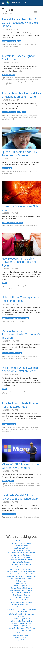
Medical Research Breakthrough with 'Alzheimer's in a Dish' (21, 334)
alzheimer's (9, 356)
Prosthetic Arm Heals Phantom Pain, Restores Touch (21, 405)
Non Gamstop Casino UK (21, 593)
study (16, 117)
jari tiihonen (14, 46)
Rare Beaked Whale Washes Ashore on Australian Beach (20, 369)
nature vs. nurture (11, 44)
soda (7, 286)
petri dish (11, 358)
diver (25, 517)
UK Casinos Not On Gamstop (21, 555)
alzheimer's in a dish (21, 358)
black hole (23, 80)
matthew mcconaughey (33, 78)
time (10, 84)
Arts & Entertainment (8, 74)
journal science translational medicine (22, 429)
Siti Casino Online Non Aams (21, 579)
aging (10, 288)
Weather (4, 222)
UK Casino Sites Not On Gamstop (21, 600)
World (19, 112)
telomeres (20, 286)
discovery (5, 82)
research (21, 117)
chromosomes (29, 286)
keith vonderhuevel (32, 427)
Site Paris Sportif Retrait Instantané (21, 614)
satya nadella (10, 484)
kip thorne (16, 80)
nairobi (8, 321)
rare (39, 392)
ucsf (36, 286)
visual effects (31, 82)
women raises (30, 484)
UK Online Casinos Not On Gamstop (21, 553)
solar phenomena (31, 225)
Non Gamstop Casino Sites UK (21, 574)
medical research (26, 356)
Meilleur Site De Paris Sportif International (21, 609)
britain (25, 171)
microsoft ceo (20, 484)
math (24, 82)
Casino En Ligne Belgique (21, 604)
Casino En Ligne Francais (21, 623)
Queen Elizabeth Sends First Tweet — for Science (19, 153)
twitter (25, 115)
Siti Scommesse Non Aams (22, 543)
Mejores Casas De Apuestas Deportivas (21, 576)
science (21, 44)
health (35, 356)
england (19, 171)
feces (19, 321)
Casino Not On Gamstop (21, 550)
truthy (8, 115)
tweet (35, 171)
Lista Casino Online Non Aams (21, 602)
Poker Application (21, 637)
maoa (31, 44)
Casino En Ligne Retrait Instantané (21, 640)
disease (16, 356)
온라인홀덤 (21, 616)
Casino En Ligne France (21, 586)
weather (16, 225)
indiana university (16, 115)
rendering (19, 82)
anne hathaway (6, 80)
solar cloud (9, 225)
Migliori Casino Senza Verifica (21, 621)
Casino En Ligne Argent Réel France (21, 628)
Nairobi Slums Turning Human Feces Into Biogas (21, 299)
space (30, 80)
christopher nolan (19, 78)
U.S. (24, 112)
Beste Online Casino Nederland (21, 569)
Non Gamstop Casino (21, 548)
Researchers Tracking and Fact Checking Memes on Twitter (21, 95)
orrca (7, 392)
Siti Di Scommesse (21, 633)
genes (27, 44)
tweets (30, 115)
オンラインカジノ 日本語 (21, 630)
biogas (24, 321)
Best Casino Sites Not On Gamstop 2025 (21, 571)
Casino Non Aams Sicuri (21, 635)
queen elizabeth (11, 171)
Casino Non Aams (21, 546)
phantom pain (20, 427)
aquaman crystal (11, 517)
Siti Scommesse (21, 581)
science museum (7, 173)
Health (4, 282)
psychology (5, 46)
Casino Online (21, 567)
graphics (12, 82)
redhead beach (31, 392)
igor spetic (5, 429)
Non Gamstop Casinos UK (21, 564)
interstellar (9, 78)
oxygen (20, 517)
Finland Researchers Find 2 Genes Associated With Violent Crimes (21, 23)
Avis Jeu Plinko (21, 612)
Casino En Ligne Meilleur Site (21, 588)
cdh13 (36, 44)
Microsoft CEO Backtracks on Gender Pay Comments (20, 466)
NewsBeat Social (17, 1)
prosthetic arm (10, 427)
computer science (34, 486)
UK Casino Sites (21, 583)
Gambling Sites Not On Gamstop (21, 560)
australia (23, 392)
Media (4, 168)
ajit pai (11, 119)
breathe (30, 517)
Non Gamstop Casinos (21, 595)
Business (25, 318)
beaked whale (14, 392)
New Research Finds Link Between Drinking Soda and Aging (19, 262)
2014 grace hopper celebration (17, 486)
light (7, 84)
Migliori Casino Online (21, 541)
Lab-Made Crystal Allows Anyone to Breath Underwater (20, 497)
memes (10, 117)
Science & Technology (8, 41)
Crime (19, 41)
